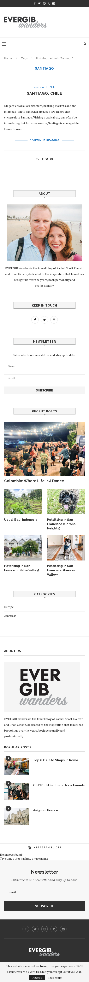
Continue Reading (45, 140)
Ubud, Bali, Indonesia (20, 520)
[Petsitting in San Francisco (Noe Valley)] (23, 547)
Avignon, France (45, 810)
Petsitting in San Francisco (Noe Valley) (21, 568)
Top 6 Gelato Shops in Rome (55, 760)
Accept (37, 978)
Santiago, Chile (44, 93)
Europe (9, 607)
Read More (55, 977)
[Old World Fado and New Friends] (16, 791)
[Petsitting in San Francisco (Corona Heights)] (66, 501)
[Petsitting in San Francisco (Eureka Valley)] (66, 547)
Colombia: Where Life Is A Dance (34, 481)
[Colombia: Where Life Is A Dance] (44, 449)
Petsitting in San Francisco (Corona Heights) (61, 524)
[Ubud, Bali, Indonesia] (23, 501)
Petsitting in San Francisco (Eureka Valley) (61, 570)
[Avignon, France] (16, 816)
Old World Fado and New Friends (59, 785)
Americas (39, 87)
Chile (52, 87)
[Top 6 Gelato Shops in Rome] (16, 766)
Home (8, 58)
